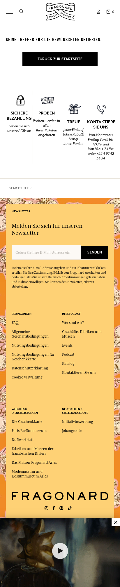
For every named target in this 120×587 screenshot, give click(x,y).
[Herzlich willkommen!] (60, 11)
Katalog (68, 364)
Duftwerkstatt (22, 440)
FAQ (15, 323)
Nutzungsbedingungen (30, 345)
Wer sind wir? (73, 323)
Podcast (68, 354)
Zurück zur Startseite (60, 59)
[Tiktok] (69, 508)
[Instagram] (46, 508)
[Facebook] (53, 508)
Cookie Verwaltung (27, 377)
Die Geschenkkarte (27, 422)
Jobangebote (72, 431)
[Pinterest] (61, 508)
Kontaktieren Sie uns (79, 373)
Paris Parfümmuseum (29, 431)
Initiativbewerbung (77, 422)
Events (67, 345)
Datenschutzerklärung (30, 368)
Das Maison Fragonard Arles (34, 463)
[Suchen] (21, 11)
